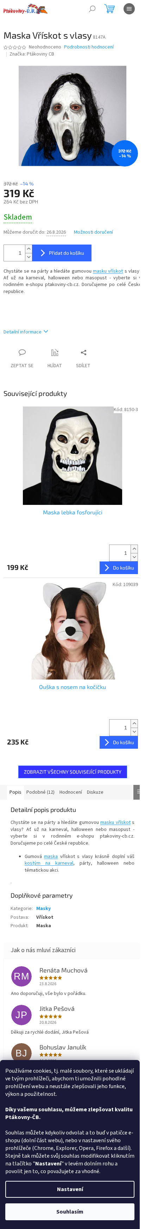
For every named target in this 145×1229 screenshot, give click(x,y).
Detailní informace (23, 332)
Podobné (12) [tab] (40, 792)
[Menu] (129, 9)
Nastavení (70, 1189)
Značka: (32, 54)
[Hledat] (92, 9)
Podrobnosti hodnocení (89, 47)
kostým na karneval (49, 863)
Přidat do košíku (66, 253)
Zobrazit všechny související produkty (72, 772)
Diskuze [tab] (95, 792)
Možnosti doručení (93, 232)
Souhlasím (69, 1212)
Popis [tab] (15, 792)
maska (51, 856)
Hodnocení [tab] (70, 792)
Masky (43, 908)
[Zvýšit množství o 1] (28, 249)
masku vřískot (108, 271)
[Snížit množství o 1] (28, 257)
